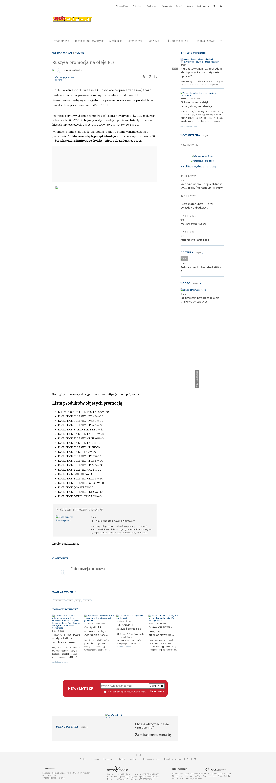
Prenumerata (109, 759)
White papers (203, 6)
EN (188, 759)
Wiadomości (61, 41)
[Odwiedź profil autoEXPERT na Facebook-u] (136, 755)
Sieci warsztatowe (124, 621)
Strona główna (122, 6)
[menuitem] (122, 6)
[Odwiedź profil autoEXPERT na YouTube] (140, 755)
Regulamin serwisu (151, 759)
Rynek (79, 53)
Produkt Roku (58, 631)
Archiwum (134, 759)
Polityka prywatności (173, 759)
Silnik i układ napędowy (94, 623)
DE (195, 759)
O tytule (83, 759)
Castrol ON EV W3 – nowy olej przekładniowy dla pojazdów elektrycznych (160, 635)
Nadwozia (153, 41)
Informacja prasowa (64, 77)
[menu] (138, 6)
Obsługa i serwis (204, 41)
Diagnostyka (135, 41)
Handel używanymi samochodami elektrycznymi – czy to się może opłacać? (201, 72)
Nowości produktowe (157, 623)
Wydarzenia (167, 6)
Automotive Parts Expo (195, 239)
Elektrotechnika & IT (176, 41)
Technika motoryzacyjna (89, 41)
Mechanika (115, 41)
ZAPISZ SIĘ (157, 686)
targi (182, 180)
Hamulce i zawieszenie (190, 98)
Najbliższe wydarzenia (198, 166)
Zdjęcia (179, 6)
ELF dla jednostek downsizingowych (113, 521)
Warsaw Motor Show (193, 223)
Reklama (95, 759)
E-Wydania (137, 6)
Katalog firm (152, 6)
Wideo (190, 6)
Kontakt (122, 759)
